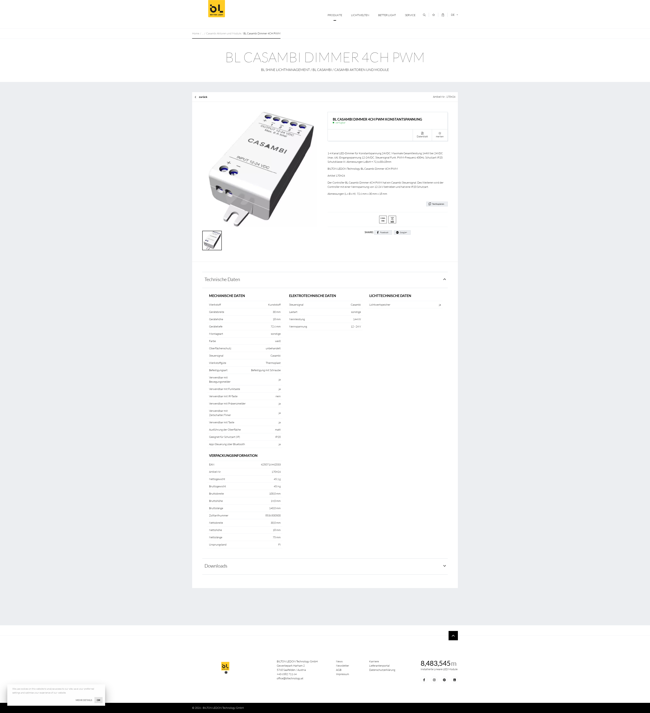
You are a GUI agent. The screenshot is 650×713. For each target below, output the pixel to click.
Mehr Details (84, 700)
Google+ (403, 232)
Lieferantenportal (379, 665)
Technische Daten (222, 279)
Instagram (434, 679)
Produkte (335, 15)
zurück (203, 96)
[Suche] (424, 15)
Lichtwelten (360, 15)
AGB (338, 670)
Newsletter (342, 665)
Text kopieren (438, 204)
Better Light (216, 8)
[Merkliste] (434, 15)
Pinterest (444, 679)
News (339, 661)
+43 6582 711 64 (287, 674)
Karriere (374, 661)
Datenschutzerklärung (382, 670)
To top (453, 635)
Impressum (342, 674)
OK (98, 700)
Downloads (215, 566)
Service (410, 15)
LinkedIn (454, 679)
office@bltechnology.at (290, 678)
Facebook (384, 232)
